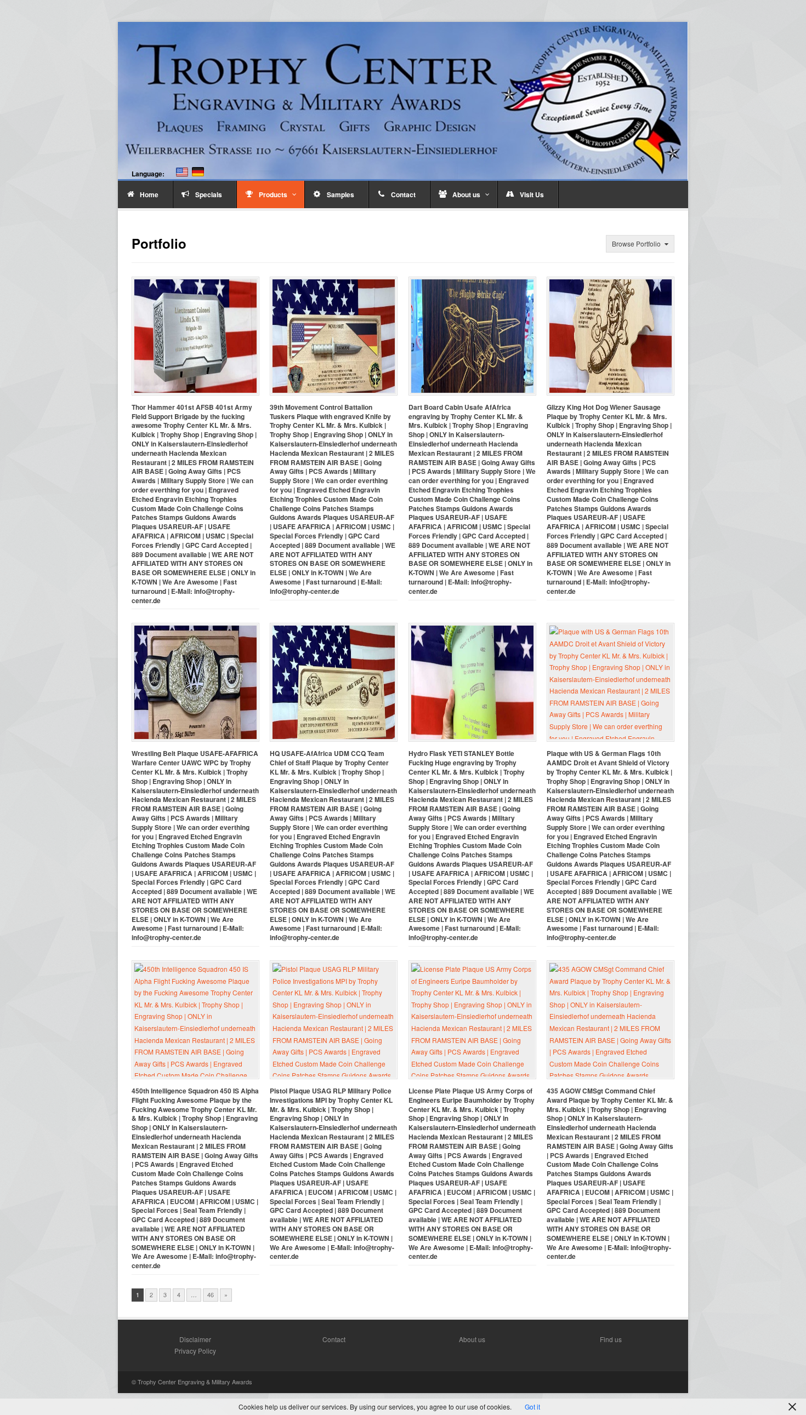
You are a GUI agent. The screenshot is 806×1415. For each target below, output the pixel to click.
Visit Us (532, 194)
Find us (611, 1339)
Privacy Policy (195, 1350)
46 (210, 1294)
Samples (340, 194)
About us (466, 194)
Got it (532, 1406)
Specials (208, 194)
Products (273, 194)
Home (149, 194)
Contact (403, 194)
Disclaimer (195, 1339)
